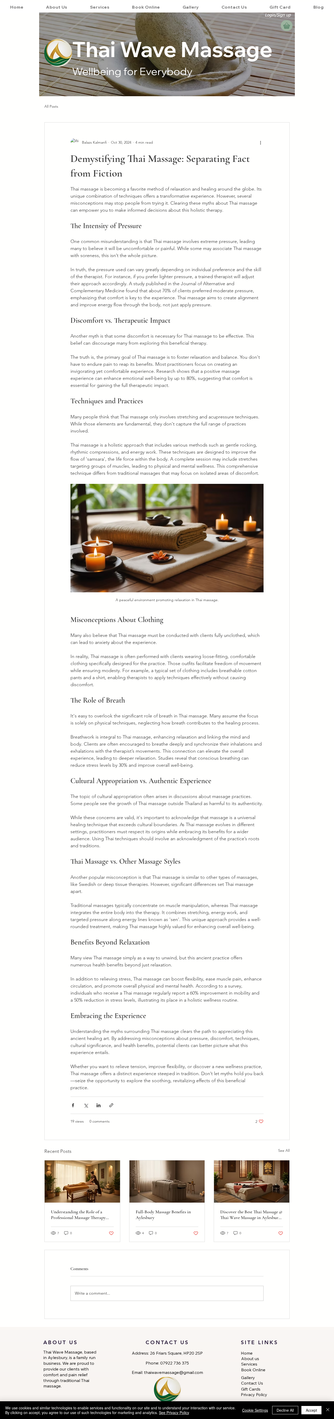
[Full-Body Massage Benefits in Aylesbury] (167, 1181)
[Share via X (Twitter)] (85, 1105)
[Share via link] (111, 1105)
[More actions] (260, 142)
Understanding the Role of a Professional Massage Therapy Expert (78, 1214)
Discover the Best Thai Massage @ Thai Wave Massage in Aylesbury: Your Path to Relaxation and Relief (251, 1214)
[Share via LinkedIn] (98, 1105)
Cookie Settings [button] (255, 1410)
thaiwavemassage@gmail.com (173, 1372)
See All (284, 1150)
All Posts (51, 106)
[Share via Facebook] (72, 1105)
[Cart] (287, 25)
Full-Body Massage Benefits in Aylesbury (163, 1214)
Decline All (285, 1410)
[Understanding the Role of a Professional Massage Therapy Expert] (82, 1181)
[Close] (328, 1410)
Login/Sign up (278, 15)
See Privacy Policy (174, 1412)
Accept (311, 1410)
